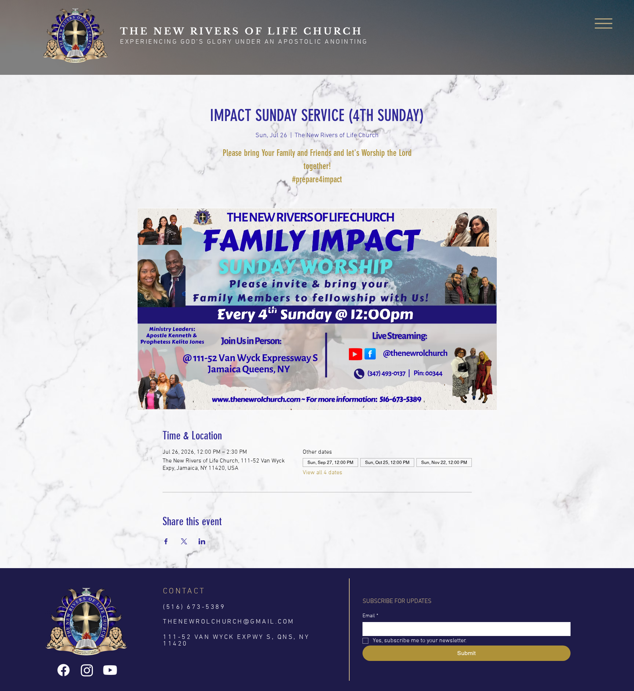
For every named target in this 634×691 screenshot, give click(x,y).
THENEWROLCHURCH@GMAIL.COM (229, 622)
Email (370, 616)
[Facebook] (63, 670)
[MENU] (604, 23)
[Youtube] (110, 670)
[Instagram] (87, 670)
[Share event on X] (184, 541)
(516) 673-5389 (194, 607)
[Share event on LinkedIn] (201, 541)
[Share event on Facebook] (166, 541)
